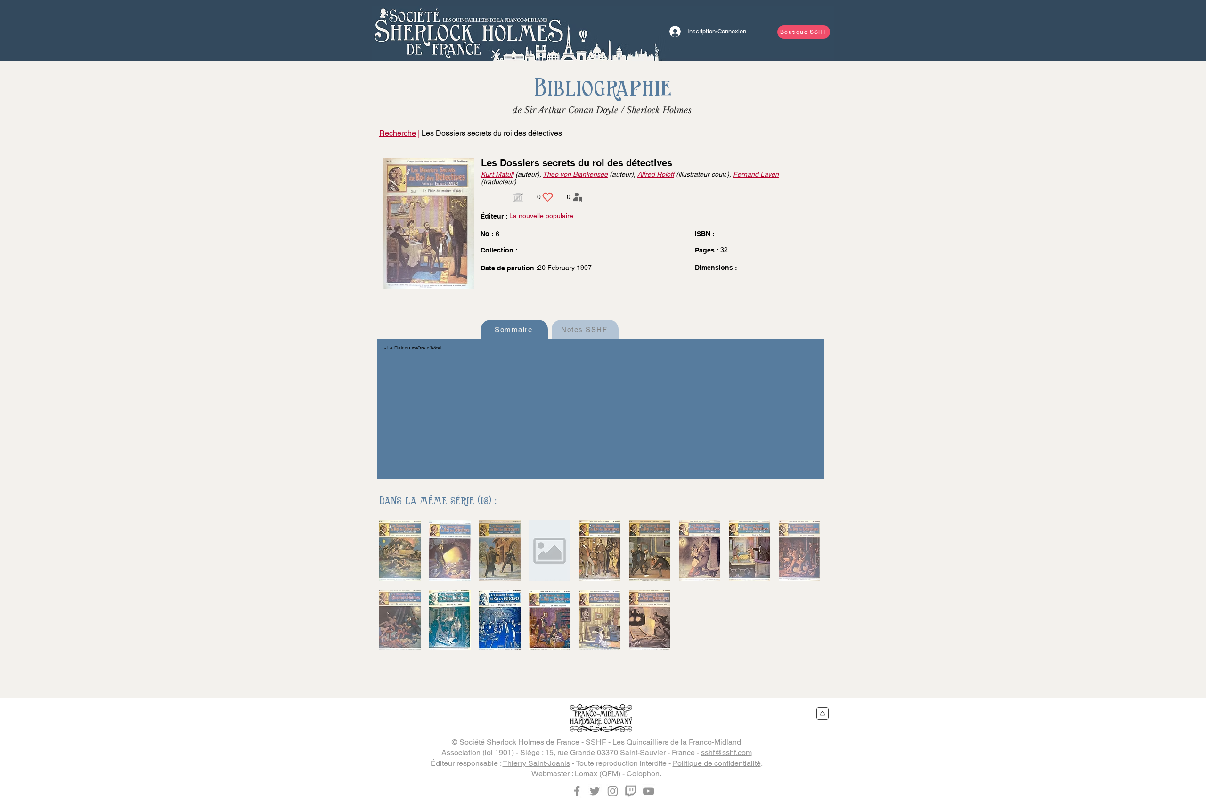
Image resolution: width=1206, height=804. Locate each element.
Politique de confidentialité (717, 763)
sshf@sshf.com (726, 752)
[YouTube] (648, 791)
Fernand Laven (756, 174)
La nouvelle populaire (541, 215)
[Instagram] (612, 791)
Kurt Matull (497, 174)
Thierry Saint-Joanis (536, 763)
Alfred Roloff (655, 174)
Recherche (397, 133)
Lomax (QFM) (597, 773)
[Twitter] (595, 791)
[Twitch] (630, 791)
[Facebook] (577, 791)
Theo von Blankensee (575, 174)
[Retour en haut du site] (823, 713)
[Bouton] (468, 30)
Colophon (643, 773)
